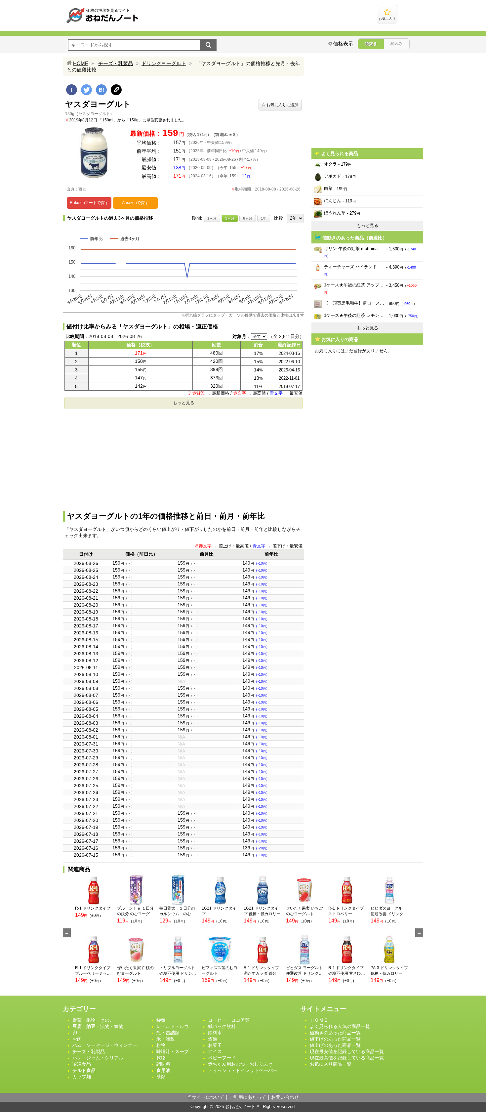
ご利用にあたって (247, 1097)
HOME (80, 63)
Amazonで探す (135, 202)
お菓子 (215, 1045)
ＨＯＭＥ (319, 1020)
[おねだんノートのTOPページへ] (102, 23)
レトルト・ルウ (172, 1026)
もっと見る (183, 402)
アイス (215, 1051)
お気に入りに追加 (282, 105)
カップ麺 (81, 1076)
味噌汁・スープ (172, 1051)
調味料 (163, 1064)
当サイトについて (205, 1097)
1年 (263, 218)
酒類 (212, 1039)
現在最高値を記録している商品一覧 (347, 1057)
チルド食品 (84, 1070)
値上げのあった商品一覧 (335, 1045)
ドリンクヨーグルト (164, 63)
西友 (82, 189)
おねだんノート (240, 1106)
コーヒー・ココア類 (229, 1020)
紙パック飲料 (222, 1026)
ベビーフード (222, 1057)
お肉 (77, 1039)
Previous (67, 932)
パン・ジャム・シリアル (97, 1057)
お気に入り (387, 19)
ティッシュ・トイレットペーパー (242, 1070)
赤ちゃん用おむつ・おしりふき (240, 1064)
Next (419, 932)
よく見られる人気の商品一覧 (340, 1026)
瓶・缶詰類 (168, 1032)
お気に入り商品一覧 (330, 1064)
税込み (396, 43)
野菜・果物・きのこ (93, 1020)
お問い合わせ (285, 1097)
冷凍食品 (81, 1064)
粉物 (161, 1045)
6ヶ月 (247, 218)
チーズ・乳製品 (115, 63)
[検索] (208, 45)
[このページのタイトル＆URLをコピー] (116, 89)
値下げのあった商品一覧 (335, 1039)
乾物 (161, 1057)
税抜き (371, 43)
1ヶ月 (212, 218)
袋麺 (161, 1020)
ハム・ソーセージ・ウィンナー (104, 1045)
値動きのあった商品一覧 (335, 1032)
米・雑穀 (165, 1039)
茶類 (161, 1076)
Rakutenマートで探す (89, 202)
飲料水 (215, 1032)
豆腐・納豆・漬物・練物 (97, 1026)
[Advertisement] (183, 458)
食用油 (163, 1070)
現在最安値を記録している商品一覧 (347, 1051)
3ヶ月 (229, 218)
